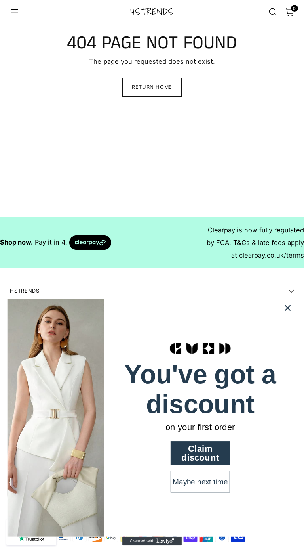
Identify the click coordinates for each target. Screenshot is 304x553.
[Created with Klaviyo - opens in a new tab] (152, 541)
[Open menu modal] (14, 12)
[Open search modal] (273, 12)
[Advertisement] (152, 161)
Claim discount (200, 453)
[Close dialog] (288, 308)
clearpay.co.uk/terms (271, 255)
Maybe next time (200, 482)
